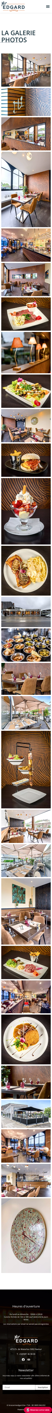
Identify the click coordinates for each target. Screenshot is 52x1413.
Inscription (43, 1387)
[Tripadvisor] (28, 1359)
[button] (48, 6)
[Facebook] (23, 1359)
